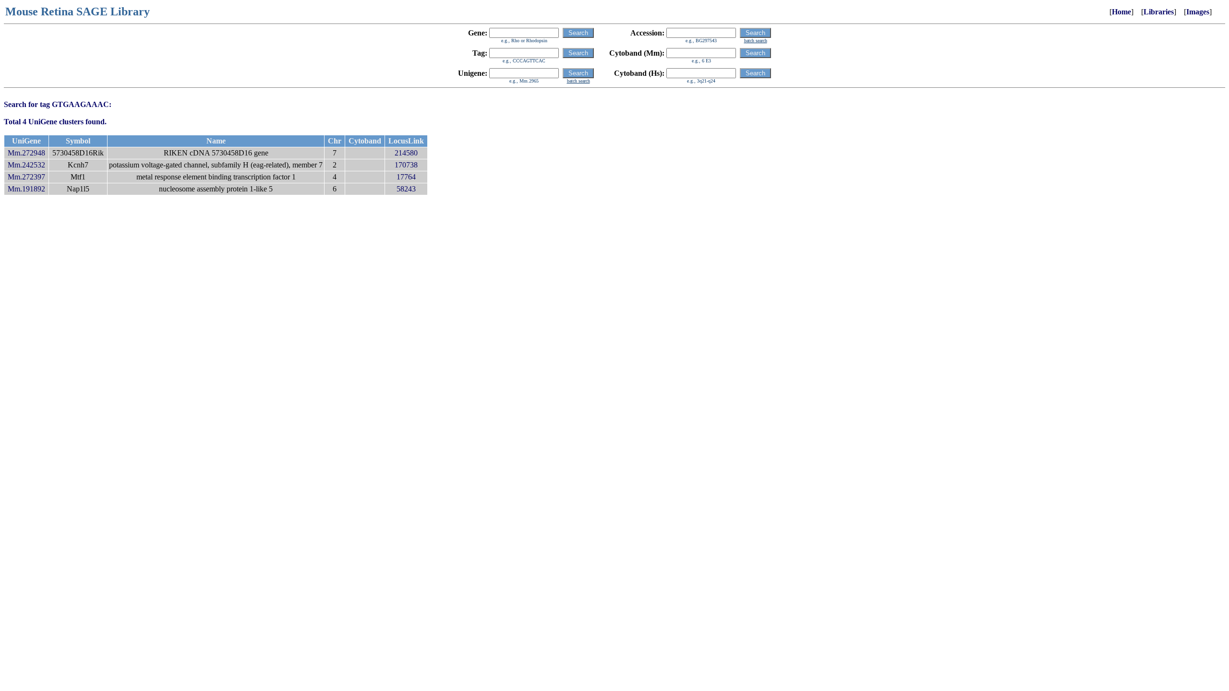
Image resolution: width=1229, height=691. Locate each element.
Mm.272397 (26, 177)
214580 (406, 153)
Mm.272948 (26, 153)
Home (1121, 12)
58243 (406, 189)
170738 (406, 165)
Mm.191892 (26, 189)
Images (1197, 12)
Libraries (1159, 12)
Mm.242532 (26, 165)
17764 (406, 177)
